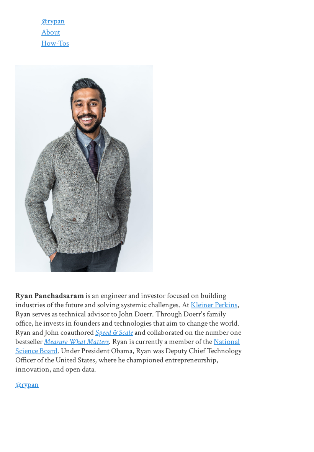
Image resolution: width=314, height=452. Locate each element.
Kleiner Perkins (214, 305)
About (50, 32)
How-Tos (55, 43)
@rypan (53, 21)
